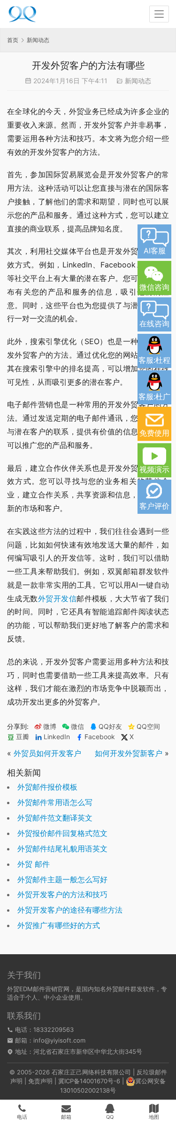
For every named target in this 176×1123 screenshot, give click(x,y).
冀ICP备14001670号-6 (89, 1081)
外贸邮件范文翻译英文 (54, 817)
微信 (73, 726)
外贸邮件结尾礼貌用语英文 (62, 848)
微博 (49, 726)
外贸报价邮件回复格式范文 (62, 833)
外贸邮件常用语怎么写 (54, 802)
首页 (12, 39)
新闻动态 (138, 81)
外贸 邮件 (33, 864)
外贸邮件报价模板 (47, 787)
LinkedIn (57, 737)
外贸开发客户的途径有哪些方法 (69, 909)
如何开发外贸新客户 (128, 753)
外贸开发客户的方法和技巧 (62, 894)
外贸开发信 (57, 598)
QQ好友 (110, 726)
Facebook (99, 737)
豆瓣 (22, 737)
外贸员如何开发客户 (47, 753)
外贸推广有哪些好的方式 (58, 925)
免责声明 (40, 1081)
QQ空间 (148, 726)
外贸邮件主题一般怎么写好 (62, 879)
